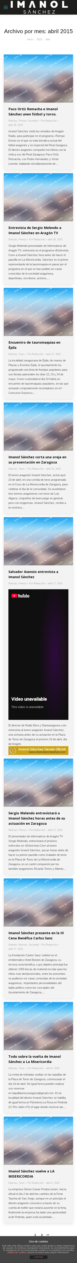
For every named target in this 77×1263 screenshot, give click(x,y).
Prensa (22, 120)
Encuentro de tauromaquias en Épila (34, 345)
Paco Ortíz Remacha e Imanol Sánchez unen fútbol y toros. (33, 111)
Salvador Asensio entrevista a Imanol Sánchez (33, 574)
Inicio (30, 39)
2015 (39, 39)
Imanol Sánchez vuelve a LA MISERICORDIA (31, 1174)
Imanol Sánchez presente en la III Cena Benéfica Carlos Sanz (36, 935)
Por (49, 120)
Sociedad (33, 120)
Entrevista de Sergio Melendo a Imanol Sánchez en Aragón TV (34, 230)
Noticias (12, 120)
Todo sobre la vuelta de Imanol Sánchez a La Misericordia (34, 1059)
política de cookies (16, 1252)
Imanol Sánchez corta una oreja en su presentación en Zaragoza (37, 459)
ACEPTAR (38, 1257)
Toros (22, 354)
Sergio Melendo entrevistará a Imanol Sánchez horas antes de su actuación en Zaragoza (36, 818)
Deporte (12, 944)
